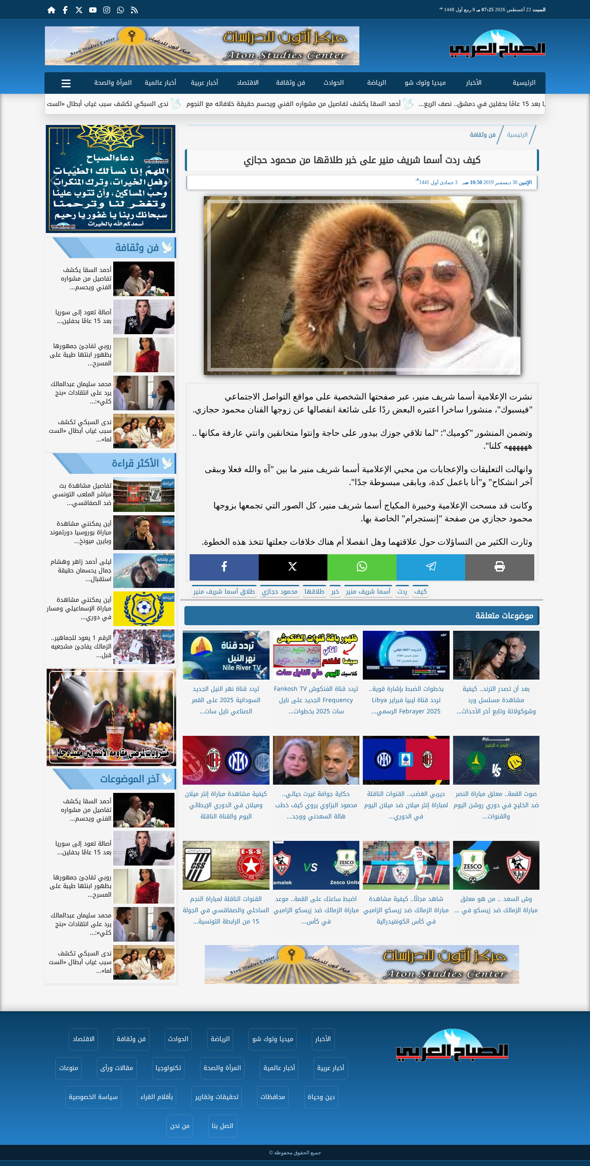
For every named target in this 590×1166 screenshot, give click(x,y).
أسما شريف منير (368, 591)
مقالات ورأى (116, 1068)
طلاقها (314, 591)
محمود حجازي (280, 591)
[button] (54, 45)
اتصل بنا (222, 1126)
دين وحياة (321, 1097)
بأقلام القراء (156, 1097)
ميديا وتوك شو (425, 83)
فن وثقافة (290, 83)
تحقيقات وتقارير (216, 1097)
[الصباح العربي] (498, 43)
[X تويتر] (79, 9)
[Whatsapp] (120, 9)
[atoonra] (362, 964)
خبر (335, 591)
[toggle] (66, 81)
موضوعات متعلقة (504, 615)
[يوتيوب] (93, 9)
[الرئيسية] (51, 9)
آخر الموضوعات (129, 779)
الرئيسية (524, 83)
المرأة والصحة (113, 83)
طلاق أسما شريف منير (224, 591)
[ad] (110, 230)
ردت (402, 591)
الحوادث (334, 83)
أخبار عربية (204, 83)
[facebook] (224, 567)
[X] (293, 567)
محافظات (272, 1097)
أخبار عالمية (160, 83)
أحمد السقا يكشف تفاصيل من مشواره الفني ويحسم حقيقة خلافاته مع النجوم (336, 104)
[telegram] (431, 567)
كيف (420, 591)
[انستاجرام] (107, 9)
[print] (499, 567)
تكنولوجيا (168, 1068)
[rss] (134, 9)
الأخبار (474, 83)
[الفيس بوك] (65, 9)
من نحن (180, 1126)
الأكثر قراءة (135, 463)
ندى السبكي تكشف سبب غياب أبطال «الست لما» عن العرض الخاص (120, 104)
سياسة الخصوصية (93, 1097)
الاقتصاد (248, 83)
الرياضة (376, 83)
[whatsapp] (362, 567)
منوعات (68, 1068)
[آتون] (202, 45)
